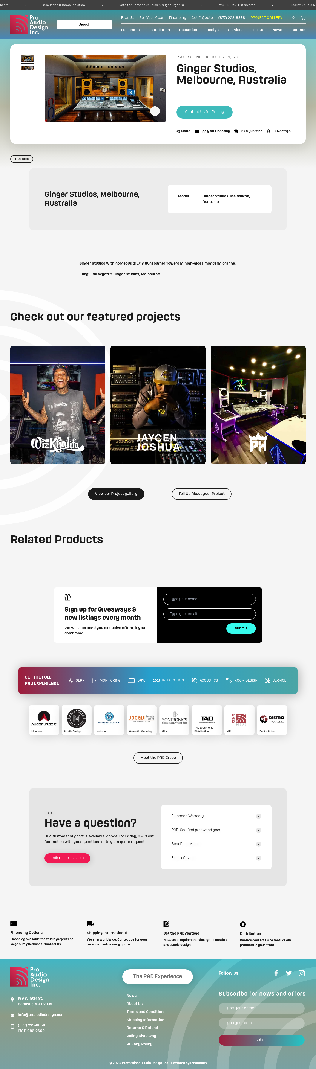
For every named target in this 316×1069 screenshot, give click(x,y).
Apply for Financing (215, 131)
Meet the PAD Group (158, 757)
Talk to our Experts (67, 858)
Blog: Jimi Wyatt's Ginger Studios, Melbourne (119, 274)
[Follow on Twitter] (289, 973)
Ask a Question (250, 131)
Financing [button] (177, 18)
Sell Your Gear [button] (151, 18)
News (277, 30)
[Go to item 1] (27, 59)
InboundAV (198, 1063)
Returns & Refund (142, 1028)
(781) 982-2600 (31, 1031)
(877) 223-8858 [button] (231, 18)
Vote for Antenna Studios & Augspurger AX (104, 5)
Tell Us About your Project (202, 494)
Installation (159, 30)
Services (236, 30)
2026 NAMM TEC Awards (190, 5)
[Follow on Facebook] (276, 973)
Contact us (52, 944)
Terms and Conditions (146, 1012)
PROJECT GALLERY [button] (266, 18)
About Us (135, 1004)
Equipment (130, 30)
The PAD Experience (157, 976)
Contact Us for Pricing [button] (204, 112)
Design (212, 30)
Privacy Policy (139, 1044)
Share (185, 131)
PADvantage (281, 131)
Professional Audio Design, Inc (207, 57)
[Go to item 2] (27, 69)
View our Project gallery (116, 494)
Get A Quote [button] (202, 18)
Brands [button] (127, 18)
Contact (298, 30)
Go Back (23, 159)
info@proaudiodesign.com (41, 1015)
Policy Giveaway (141, 1036)
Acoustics (188, 30)
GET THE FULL (42, 681)
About (258, 30)
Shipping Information (145, 1020)
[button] (57, 405)
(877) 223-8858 (31, 1025)
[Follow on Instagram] (302, 973)
